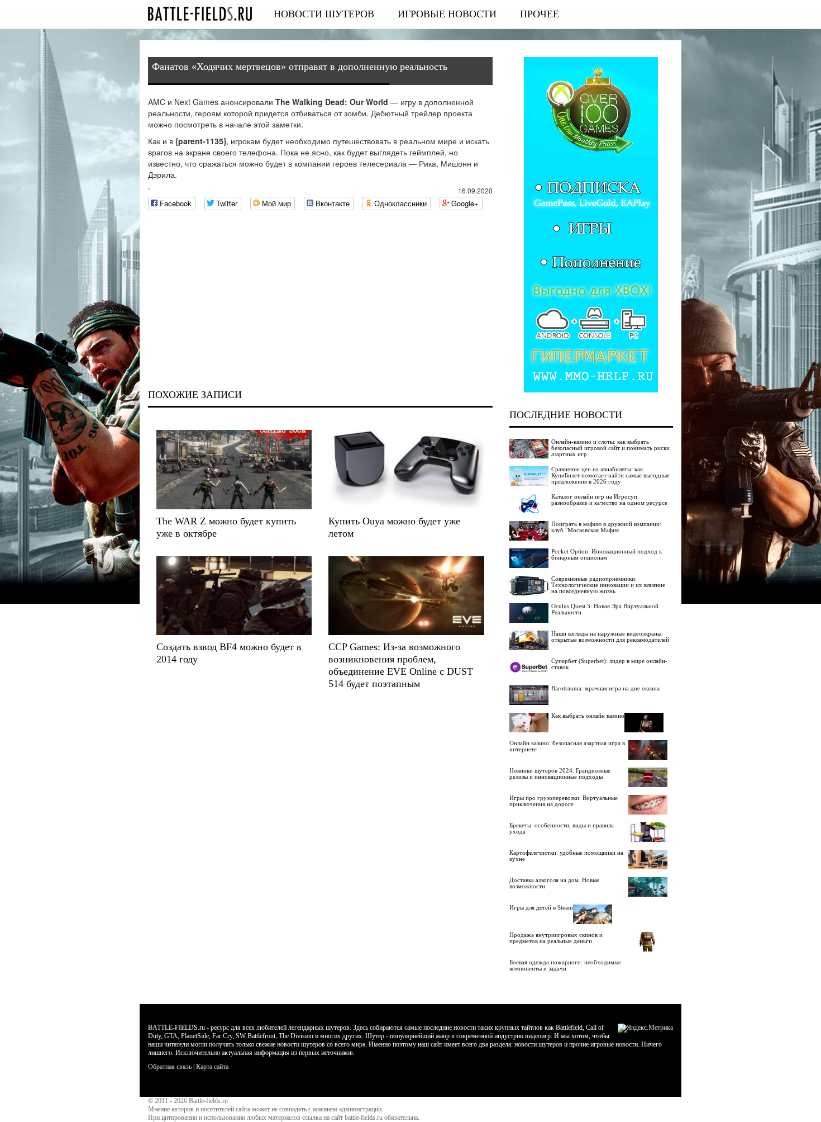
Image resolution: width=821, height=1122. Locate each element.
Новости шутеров (324, 14)
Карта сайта (212, 1067)
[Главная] (200, 14)
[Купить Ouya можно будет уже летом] (406, 469)
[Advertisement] (320, 299)
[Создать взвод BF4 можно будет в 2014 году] (234, 595)
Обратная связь (170, 1067)
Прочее (539, 14)
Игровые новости (447, 14)
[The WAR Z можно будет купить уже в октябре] (234, 469)
